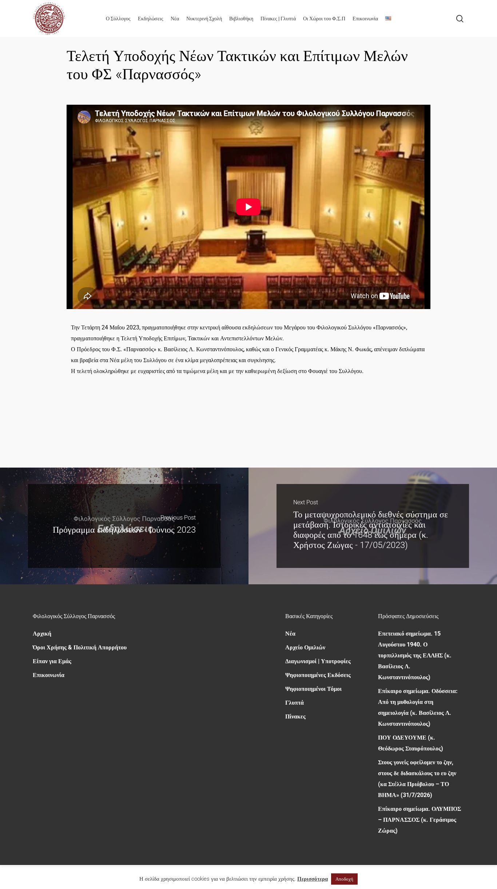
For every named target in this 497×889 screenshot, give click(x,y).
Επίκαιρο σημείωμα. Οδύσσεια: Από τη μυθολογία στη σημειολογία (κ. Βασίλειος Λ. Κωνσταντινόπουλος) (418, 707)
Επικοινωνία (48, 675)
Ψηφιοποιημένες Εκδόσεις (318, 675)
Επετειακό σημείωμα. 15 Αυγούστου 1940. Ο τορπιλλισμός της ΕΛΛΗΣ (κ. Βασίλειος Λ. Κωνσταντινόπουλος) (415, 655)
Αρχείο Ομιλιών (305, 647)
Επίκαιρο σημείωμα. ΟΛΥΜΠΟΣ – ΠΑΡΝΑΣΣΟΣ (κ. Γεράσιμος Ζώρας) (419, 819)
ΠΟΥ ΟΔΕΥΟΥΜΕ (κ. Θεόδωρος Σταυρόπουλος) (410, 743)
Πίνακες (295, 716)
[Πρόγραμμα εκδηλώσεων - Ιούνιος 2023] (124, 526)
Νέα (290, 633)
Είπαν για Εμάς (52, 661)
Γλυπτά (294, 702)
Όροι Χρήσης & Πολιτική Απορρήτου (80, 647)
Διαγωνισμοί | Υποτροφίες (318, 661)
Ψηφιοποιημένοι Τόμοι (313, 688)
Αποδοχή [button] (344, 879)
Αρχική (42, 633)
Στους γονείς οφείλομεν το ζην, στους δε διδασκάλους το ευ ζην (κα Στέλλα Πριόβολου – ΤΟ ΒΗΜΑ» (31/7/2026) (417, 778)
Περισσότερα (312, 879)
